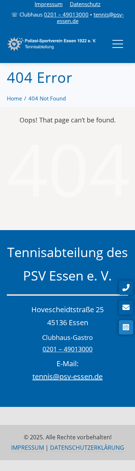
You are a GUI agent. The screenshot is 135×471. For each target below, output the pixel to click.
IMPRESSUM (27, 448)
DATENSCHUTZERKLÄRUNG (87, 448)
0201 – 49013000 (66, 14)
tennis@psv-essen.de (67, 376)
